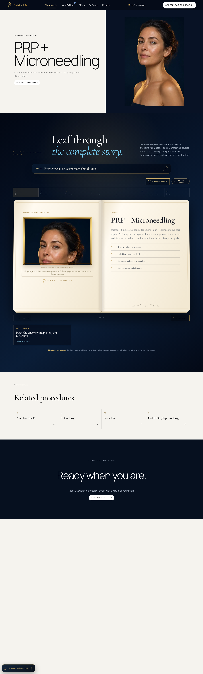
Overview (19, 192)
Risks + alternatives (149, 192)
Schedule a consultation (179, 5)
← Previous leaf (22, 318)
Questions (170, 192)
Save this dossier (179, 181)
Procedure (69, 192)
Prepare (43, 192)
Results (106, 5)
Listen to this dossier (158, 182)
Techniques (95, 192)
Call (136, 5)
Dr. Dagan (93, 5)
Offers (82, 5)
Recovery (119, 192)
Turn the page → (180, 318)
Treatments (51, 5)
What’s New (68, 4)
